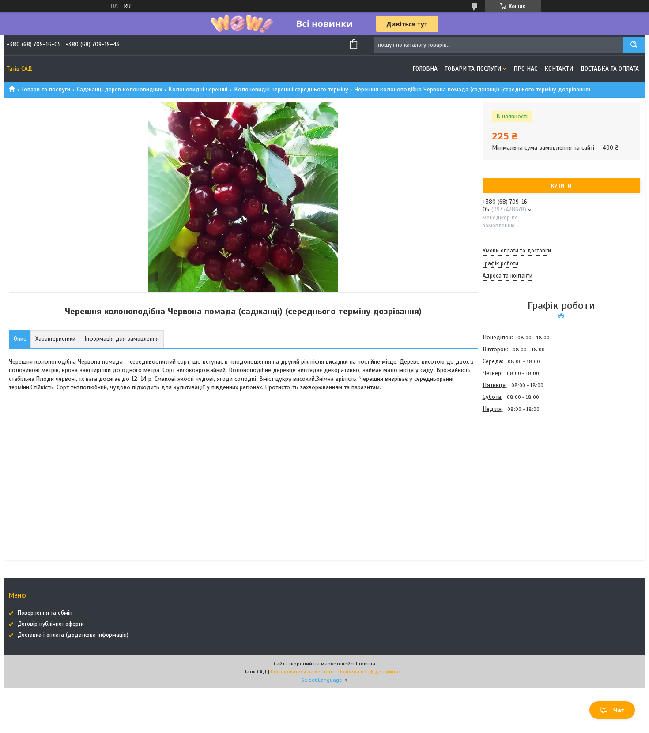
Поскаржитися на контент (302, 672)
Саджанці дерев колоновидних (119, 89)
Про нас (525, 68)
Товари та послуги (473, 68)
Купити (561, 186)
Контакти (558, 68)
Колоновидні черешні (197, 89)
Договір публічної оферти (51, 624)
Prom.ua (365, 664)
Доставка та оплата (609, 68)
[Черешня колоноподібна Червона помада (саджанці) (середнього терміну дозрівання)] (514, 462)
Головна (425, 68)
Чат (618, 710)
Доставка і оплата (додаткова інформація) (73, 635)
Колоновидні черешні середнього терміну (291, 89)
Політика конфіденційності (371, 672)
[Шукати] (634, 45)
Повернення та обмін (45, 612)
